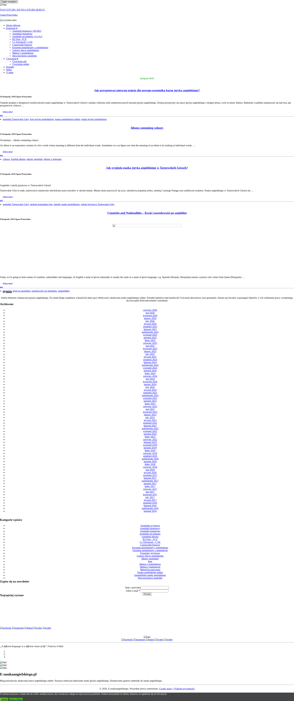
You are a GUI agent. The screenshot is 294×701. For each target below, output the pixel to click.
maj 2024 (150, 379)
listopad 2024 (150, 362)
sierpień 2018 (150, 461)
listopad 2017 (150, 478)
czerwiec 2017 (150, 489)
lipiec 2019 (150, 450)
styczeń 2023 (150, 420)
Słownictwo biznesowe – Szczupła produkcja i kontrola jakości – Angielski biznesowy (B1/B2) (147, 621)
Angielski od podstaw (150, 534)
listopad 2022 (150, 425)
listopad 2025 (150, 329)
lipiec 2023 (150, 403)
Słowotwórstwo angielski (24, 55)
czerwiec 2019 (150, 453)
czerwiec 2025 (150, 343)
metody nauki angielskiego (67, 204)
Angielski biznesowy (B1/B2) (26, 31)
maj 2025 (150, 346)
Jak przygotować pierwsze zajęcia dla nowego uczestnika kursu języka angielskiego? (147, 90)
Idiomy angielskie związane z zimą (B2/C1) (147, 608)
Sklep (9, 69)
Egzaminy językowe (150, 553)
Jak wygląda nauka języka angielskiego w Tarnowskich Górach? (147, 167)
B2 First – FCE (150, 539)
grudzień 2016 (150, 503)
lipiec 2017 (150, 486)
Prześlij (147, 594)
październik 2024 (150, 365)
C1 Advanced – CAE (150, 542)
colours (6, 159)
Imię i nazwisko (133, 587)
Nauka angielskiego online (150, 572)
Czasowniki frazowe (22, 44)
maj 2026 (150, 312)
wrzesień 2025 (150, 335)
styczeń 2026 (150, 324)
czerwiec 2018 (150, 467)
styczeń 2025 (150, 357)
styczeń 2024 (150, 390)
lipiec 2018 (150, 464)
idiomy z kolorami (52, 159)
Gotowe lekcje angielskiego (25, 50)
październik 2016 (150, 508)
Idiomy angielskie (150, 558)
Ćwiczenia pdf (19, 61)
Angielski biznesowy (150, 528)
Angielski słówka (150, 536)
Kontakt (10, 67)
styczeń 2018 (150, 472)
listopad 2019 (150, 442)
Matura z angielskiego (23, 53)
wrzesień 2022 (150, 431)
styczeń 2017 (150, 500)
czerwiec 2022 (150, 439)
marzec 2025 (150, 351)
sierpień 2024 (150, 370)
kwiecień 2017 (150, 494)
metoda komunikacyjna (41, 204)
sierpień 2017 (150, 483)
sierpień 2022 (150, 434)
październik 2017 (150, 480)
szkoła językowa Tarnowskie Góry (98, 204)
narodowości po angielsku (44, 291)
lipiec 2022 (150, 436)
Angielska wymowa (150, 525)
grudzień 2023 (150, 392)
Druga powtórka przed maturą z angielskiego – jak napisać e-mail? (147, 614)
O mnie (9, 72)
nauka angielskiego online (67, 119)
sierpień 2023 (150, 401)
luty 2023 (150, 417)
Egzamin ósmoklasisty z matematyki (150, 550)
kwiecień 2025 (150, 348)
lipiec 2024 (150, 373)
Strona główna (13, 25)
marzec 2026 (150, 318)
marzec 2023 (150, 414)
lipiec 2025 (150, 340)
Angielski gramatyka (22, 33)
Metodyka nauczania (150, 569)
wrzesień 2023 (150, 398)
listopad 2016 (150, 505)
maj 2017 (150, 491)
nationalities (64, 291)
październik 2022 (150, 428)
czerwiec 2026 (150, 310)
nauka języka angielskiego (94, 119)
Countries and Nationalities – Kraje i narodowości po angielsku (147, 212)
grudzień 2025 (150, 326)
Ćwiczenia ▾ (12, 58)
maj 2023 (150, 409)
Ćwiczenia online (20, 64)
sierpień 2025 (150, 337)
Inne (150, 561)
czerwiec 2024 (150, 376)
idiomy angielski (35, 159)
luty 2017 (150, 497)
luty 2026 (150, 321)
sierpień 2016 (150, 511)
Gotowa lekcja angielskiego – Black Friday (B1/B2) (147, 601)
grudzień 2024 (150, 359)
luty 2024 (150, 387)
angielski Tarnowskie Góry (16, 119)
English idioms (18, 159)
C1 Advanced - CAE (22, 42)
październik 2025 (150, 332)
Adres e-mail (133, 590)
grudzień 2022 (150, 423)
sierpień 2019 (150, 447)
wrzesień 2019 (150, 445)
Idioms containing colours (147, 127)
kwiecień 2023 (150, 412)
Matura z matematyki (150, 567)
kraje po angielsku (21, 291)
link (1, 115)
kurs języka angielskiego (42, 119)
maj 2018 (150, 469)
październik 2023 (150, 395)
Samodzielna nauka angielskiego (150, 575)
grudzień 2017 (150, 475)
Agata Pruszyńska (8, 15)
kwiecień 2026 (150, 315)
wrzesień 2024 (150, 368)
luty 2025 (150, 354)
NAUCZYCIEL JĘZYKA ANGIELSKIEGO (22, 9)
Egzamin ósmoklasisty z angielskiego (30, 47)
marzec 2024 (150, 384)
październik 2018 (150, 458)
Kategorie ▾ (11, 28)
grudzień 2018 (150, 456)
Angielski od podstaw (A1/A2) (27, 36)
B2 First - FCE (19, 39)
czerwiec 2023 (150, 406)
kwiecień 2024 (150, 381)
